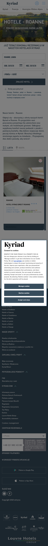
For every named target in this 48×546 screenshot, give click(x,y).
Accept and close (24, 300)
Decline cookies (24, 293)
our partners (18, 261)
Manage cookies (24, 286)
